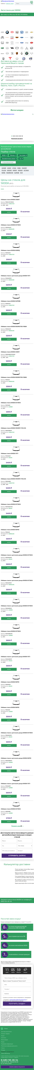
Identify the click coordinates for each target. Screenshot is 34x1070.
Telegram (16, 1057)
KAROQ (15, 170)
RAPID (3, 172)
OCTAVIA (26, 170)
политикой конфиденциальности (18, 999)
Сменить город (10, 3)
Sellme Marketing (5, 1053)
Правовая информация (7, 1044)
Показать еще (16, 826)
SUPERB (16, 172)
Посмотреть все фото (17, 138)
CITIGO (14, 168)
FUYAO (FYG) (11, 203)
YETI (21, 172)
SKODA (2, 188)
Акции (2, 1035)
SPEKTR (10, 457)
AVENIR (4, 168)
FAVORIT (24, 168)
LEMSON (11, 406)
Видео (2, 1041)
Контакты (3, 1037)
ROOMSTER (9, 172)
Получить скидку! (17, 1004)
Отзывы (3, 1050)
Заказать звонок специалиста (17, 1066)
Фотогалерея (4, 1039)
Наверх (6, 1028)
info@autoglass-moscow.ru (7, 1057)
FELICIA (4, 170)
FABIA (19, 168)
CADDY (9, 168)
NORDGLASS (11, 229)
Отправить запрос (17, 855)
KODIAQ (20, 170)
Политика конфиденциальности (9, 1046)
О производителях (8, 162)
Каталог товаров (5, 1033)
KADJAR (9, 170)
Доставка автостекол (6, 1031)
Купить (9, 212)
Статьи (3, 1048)
